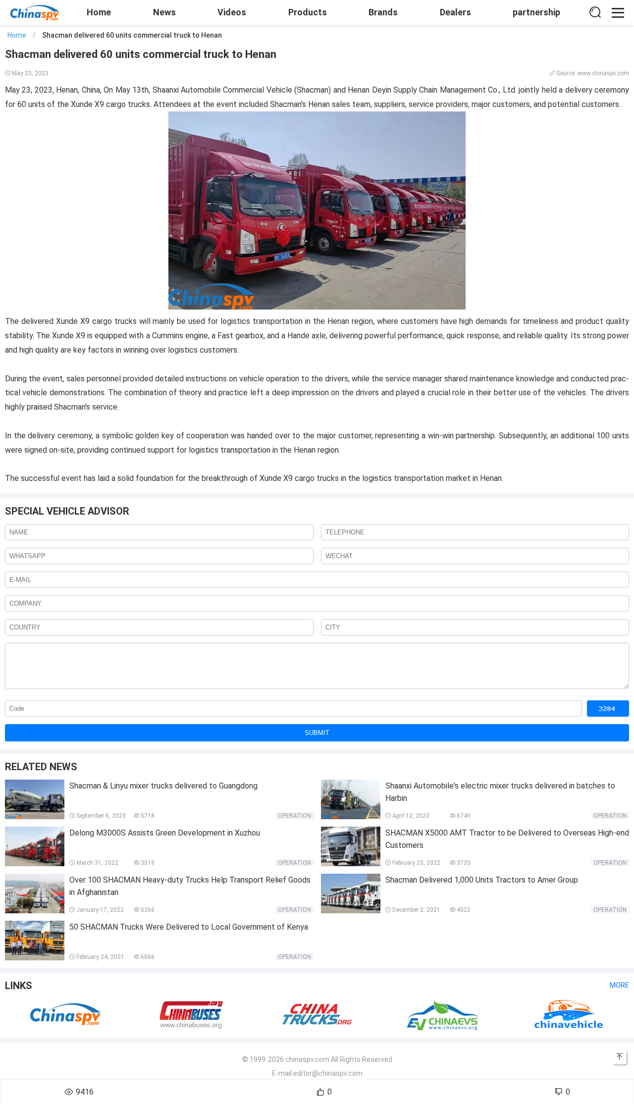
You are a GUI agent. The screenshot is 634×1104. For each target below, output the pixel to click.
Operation (294, 815)
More (619, 985)
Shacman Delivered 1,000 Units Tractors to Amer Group (481, 880)
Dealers (455, 12)
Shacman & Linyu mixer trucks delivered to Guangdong (163, 785)
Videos (231, 12)
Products (307, 12)
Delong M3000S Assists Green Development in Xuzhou (164, 833)
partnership (536, 12)
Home (99, 12)
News (164, 12)
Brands (383, 12)
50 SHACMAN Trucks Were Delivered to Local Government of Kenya (188, 927)
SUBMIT (317, 732)
